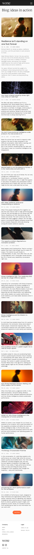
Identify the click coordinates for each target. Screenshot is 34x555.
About (3, 527)
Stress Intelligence (8, 532)
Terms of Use (24, 527)
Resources (5, 534)
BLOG (3, 529)
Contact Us (5, 548)
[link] (6, 3)
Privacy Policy (25, 530)
